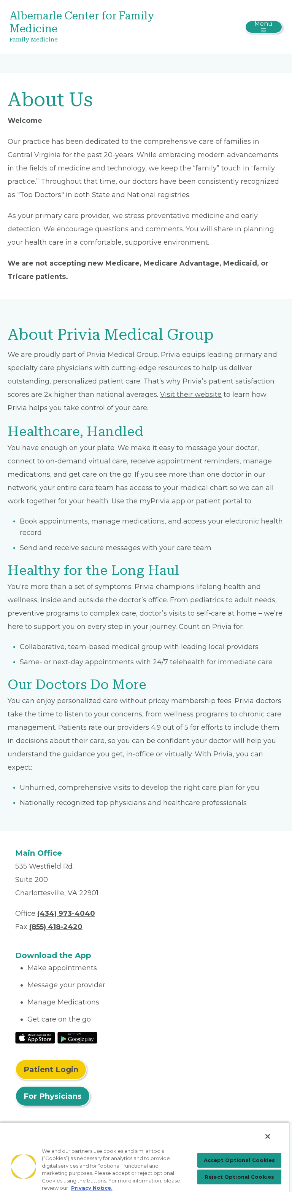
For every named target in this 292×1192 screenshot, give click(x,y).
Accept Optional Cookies (239, 1160)
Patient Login (51, 1069)
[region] (144, 1157)
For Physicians (53, 1096)
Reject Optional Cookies (239, 1177)
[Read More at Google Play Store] (77, 1037)
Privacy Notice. (92, 1188)
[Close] (267, 1136)
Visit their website (191, 394)
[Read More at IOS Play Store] (35, 1037)
